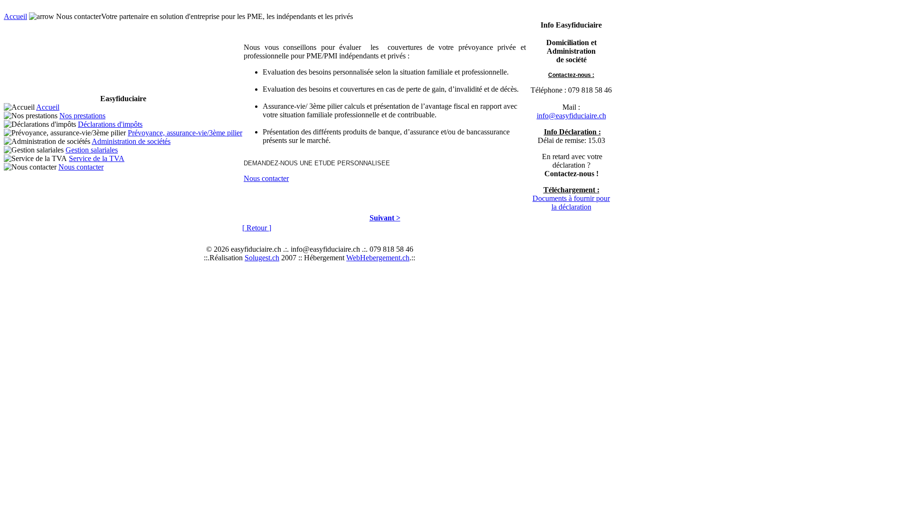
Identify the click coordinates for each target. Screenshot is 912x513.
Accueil (15, 16)
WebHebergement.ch (377, 258)
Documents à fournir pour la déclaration (571, 202)
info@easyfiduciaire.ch (571, 116)
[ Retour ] (256, 228)
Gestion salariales (92, 150)
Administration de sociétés (131, 141)
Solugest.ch (262, 258)
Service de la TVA (96, 158)
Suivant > (385, 218)
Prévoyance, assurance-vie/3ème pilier (185, 133)
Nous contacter (81, 167)
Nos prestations (82, 116)
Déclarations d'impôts (110, 124)
